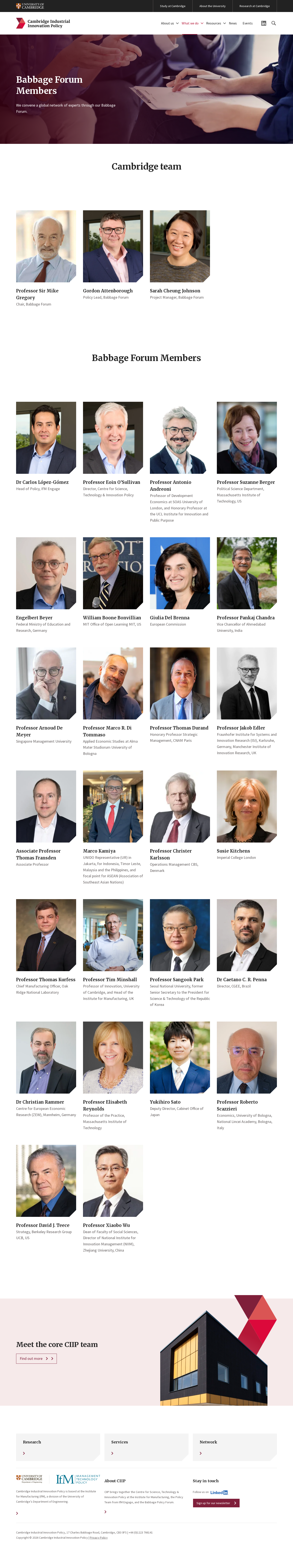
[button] (177, 23)
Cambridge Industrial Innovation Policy (43, 23)
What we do (190, 23)
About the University (212, 6)
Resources (213, 23)
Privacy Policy (99, 1537)
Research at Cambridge (255, 6)
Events (248, 23)
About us (167, 23)
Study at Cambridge (173, 6)
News (233, 23)
